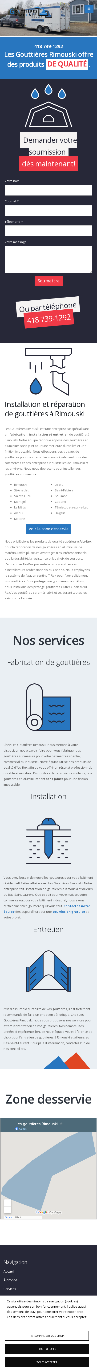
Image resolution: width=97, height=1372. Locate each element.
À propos (10, 1280)
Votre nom (12, 181)
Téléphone (12, 221)
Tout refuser (46, 1349)
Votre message (15, 242)
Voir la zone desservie (49, 528)
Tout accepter (46, 1362)
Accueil (9, 1271)
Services (10, 1289)
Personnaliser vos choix (47, 1335)
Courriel (10, 201)
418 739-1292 (49, 318)
